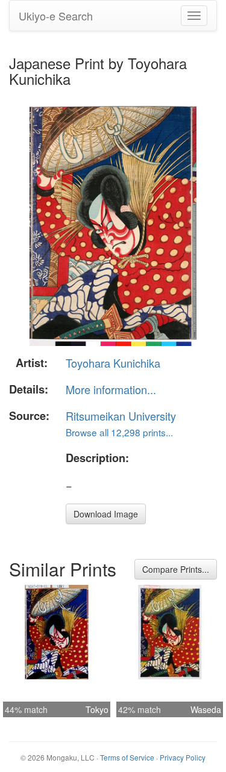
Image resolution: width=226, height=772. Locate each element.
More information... (111, 389)
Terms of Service (127, 757)
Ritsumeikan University (121, 416)
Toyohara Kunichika (113, 363)
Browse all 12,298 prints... (119, 432)
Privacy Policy (183, 757)
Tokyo (97, 709)
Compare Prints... (175, 569)
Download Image (106, 514)
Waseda (205, 709)
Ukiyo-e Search (56, 15)
